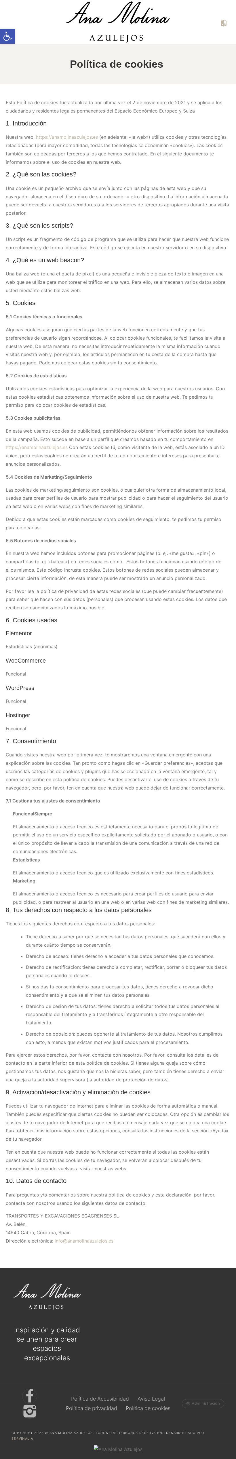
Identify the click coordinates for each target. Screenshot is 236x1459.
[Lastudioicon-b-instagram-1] (29, 1410)
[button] (7, 36)
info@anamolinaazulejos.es (84, 1241)
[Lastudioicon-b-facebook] (29, 1395)
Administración (206, 1403)
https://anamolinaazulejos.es (67, 137)
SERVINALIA (22, 1438)
